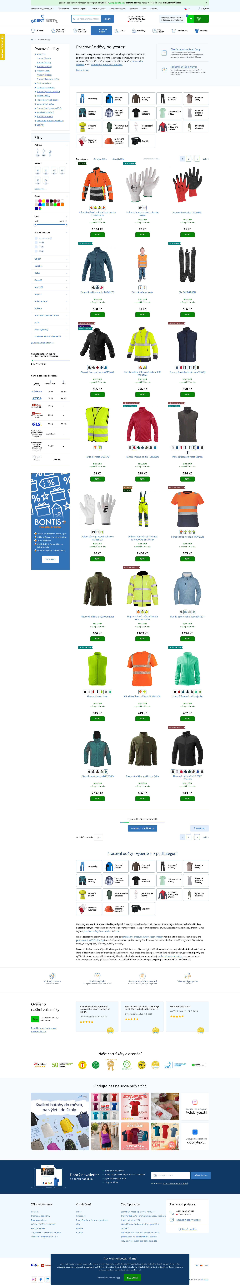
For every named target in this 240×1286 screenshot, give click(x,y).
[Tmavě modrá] (102, 367)
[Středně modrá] (106, 367)
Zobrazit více (82, 70)
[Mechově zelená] (102, 771)
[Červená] (97, 367)
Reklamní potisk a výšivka (184, 66)
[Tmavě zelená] (190, 367)
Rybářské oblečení (45, 112)
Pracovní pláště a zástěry (48, 91)
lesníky (100, 940)
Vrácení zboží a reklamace (43, 1224)
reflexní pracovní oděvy (170, 956)
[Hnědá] (194, 447)
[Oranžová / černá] (91, 208)
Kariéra (79, 1232)
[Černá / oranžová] (194, 367)
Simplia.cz (204, 1279)
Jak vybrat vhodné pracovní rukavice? (138, 1211)
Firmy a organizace (117, 8)
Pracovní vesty (43, 70)
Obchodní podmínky (40, 1216)
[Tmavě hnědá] (97, 771)
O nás (79, 1211)
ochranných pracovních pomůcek (106, 64)
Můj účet (205, 8)
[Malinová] (102, 288)
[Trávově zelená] (200, 692)
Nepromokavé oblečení (47, 99)
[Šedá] (93, 367)
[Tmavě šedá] (202, 447)
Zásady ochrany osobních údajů (46, 1232)
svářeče (92, 940)
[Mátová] (110, 692)
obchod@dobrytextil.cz (188, 1219)
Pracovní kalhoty (44, 66)
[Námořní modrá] (97, 692)
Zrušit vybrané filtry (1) (43, 342)
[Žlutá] (145, 288)
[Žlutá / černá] (95, 208)
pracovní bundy (141, 936)
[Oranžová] (140, 288)
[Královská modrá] (198, 447)
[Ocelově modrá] (97, 288)
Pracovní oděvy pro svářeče (49, 108)
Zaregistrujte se (116, 2)
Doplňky (40, 124)
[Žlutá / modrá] (100, 208)
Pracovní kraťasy (44, 75)
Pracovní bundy (44, 58)
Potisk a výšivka (98, 8)
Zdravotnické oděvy (46, 87)
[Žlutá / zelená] (194, 532)
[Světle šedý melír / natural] (190, 612)
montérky (127, 936)
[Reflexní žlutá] (102, 532)
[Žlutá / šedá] (190, 532)
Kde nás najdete (189, 1229)
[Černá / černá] (151, 447)
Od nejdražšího (118, 159)
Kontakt (154, 8)
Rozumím (132, 1277)
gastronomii (82, 940)
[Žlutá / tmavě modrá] (185, 532)
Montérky (41, 54)
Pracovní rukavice (45, 116)
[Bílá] (145, 208)
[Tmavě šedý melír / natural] (181, 612)
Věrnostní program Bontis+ (42, 8)
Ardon (108, 931)
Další (205, 159)
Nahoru (200, 828)
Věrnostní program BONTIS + (44, 1236)
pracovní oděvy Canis (94, 931)
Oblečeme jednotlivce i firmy (185, 49)
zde (118, 1278)
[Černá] (140, 208)
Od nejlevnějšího (100, 159)
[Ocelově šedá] (106, 692)
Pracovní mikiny (44, 62)
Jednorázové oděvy (45, 104)
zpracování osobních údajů (175, 1183)
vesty (152, 936)
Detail (97, 234)
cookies (89, 1267)
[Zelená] (138, 447)
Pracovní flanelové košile (48, 79)
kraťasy (159, 936)
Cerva (116, 931)
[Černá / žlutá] (198, 367)
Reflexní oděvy (43, 95)
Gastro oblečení (44, 83)
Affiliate (79, 1228)
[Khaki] (147, 447)
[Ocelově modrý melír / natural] (185, 612)
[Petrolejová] (183, 692)
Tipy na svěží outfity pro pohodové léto (139, 1241)
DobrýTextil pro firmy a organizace (92, 1220)
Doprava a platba (80, 8)
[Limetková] (102, 692)
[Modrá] (177, 367)
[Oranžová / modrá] (104, 208)
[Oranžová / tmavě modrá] (181, 532)
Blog (144, 8)
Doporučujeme (82, 159)
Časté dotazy (63, 8)
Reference (134, 8)
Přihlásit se (201, 1175)
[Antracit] (187, 452)
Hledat (108, 18)
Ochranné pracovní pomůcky (50, 120)
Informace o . (169, 1183)
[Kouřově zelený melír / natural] (194, 612)
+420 (137, 18)
